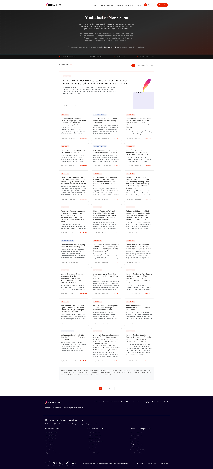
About (166, 402)
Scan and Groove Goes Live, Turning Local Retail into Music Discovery (105, 276)
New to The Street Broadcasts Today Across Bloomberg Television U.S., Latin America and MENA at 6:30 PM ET (96, 82)
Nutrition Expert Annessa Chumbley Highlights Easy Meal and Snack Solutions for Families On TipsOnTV (73, 122)
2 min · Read (83, 138)
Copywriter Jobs (92, 444)
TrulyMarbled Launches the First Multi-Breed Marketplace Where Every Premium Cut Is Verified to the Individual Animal (73, 181)
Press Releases (141, 65)
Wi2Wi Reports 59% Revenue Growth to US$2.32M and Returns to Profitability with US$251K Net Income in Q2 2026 (105, 182)
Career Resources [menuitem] (107, 5)
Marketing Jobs (50, 444)
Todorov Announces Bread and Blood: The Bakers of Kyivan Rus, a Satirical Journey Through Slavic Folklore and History (138, 123)
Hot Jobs (106, 402)
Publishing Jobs (92, 447)
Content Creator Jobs (136, 432)
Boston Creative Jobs (136, 453)
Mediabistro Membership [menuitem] (125, 5)
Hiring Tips (146, 402)
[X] (54, 463)
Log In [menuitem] (139, 5)
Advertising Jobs (134, 441)
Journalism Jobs (50, 450)
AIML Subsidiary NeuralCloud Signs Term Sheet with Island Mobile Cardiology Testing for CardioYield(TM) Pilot (72, 309)
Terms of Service (151, 463)
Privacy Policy (164, 463)
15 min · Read (148, 360)
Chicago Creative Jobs (136, 444)
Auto (153, 5)
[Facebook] (47, 463)
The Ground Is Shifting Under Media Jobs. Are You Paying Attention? (105, 121)
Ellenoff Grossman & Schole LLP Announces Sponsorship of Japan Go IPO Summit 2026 (139, 152)
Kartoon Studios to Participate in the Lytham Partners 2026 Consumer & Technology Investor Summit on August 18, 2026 (139, 278)
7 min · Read (115, 138)
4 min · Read (115, 199)
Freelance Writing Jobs (94, 453)
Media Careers (157, 402)
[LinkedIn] (60, 463)
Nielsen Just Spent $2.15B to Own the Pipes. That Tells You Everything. (73, 337)
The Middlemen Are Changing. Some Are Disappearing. (73, 246)
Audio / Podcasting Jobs (94, 435)
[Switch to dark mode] (149, 4)
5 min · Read (115, 165)
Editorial (151, 65)
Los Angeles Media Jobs (137, 447)
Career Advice (125, 402)
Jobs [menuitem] (95, 5)
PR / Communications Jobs (53, 453)
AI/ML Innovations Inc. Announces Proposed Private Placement (138, 308)
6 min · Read (83, 165)
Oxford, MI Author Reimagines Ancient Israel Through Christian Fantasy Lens (105, 308)
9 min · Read (83, 232)
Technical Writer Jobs (94, 438)
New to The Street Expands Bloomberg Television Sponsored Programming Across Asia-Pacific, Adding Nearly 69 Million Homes (72, 278)
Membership (115, 402)
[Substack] (73, 463)
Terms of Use (139, 463)
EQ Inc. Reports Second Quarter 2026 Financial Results (73, 151)
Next (110, 388)
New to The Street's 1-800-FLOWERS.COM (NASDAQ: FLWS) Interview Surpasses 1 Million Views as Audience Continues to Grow (105, 215)
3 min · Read (148, 165)
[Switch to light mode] (145, 4)
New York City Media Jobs (137, 450)
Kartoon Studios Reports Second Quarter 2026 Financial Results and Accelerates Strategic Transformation (138, 338)
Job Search (97, 402)
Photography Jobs (51, 438)
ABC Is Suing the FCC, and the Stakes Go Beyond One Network (106, 151)
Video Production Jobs (94, 432)
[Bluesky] (66, 463)
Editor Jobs (91, 450)
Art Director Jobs (134, 438)
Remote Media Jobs (51, 432)
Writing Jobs (49, 441)
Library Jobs (49, 447)
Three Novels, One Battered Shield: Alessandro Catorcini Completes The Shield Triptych (138, 247)
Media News (137, 402)
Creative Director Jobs (136, 435)
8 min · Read (124, 105)
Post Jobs (162, 5)
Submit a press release (110, 47)
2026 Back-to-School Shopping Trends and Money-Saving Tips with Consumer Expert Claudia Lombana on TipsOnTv (106, 248)
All (133, 65)
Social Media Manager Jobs (95, 441)
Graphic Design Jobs (51, 435)
